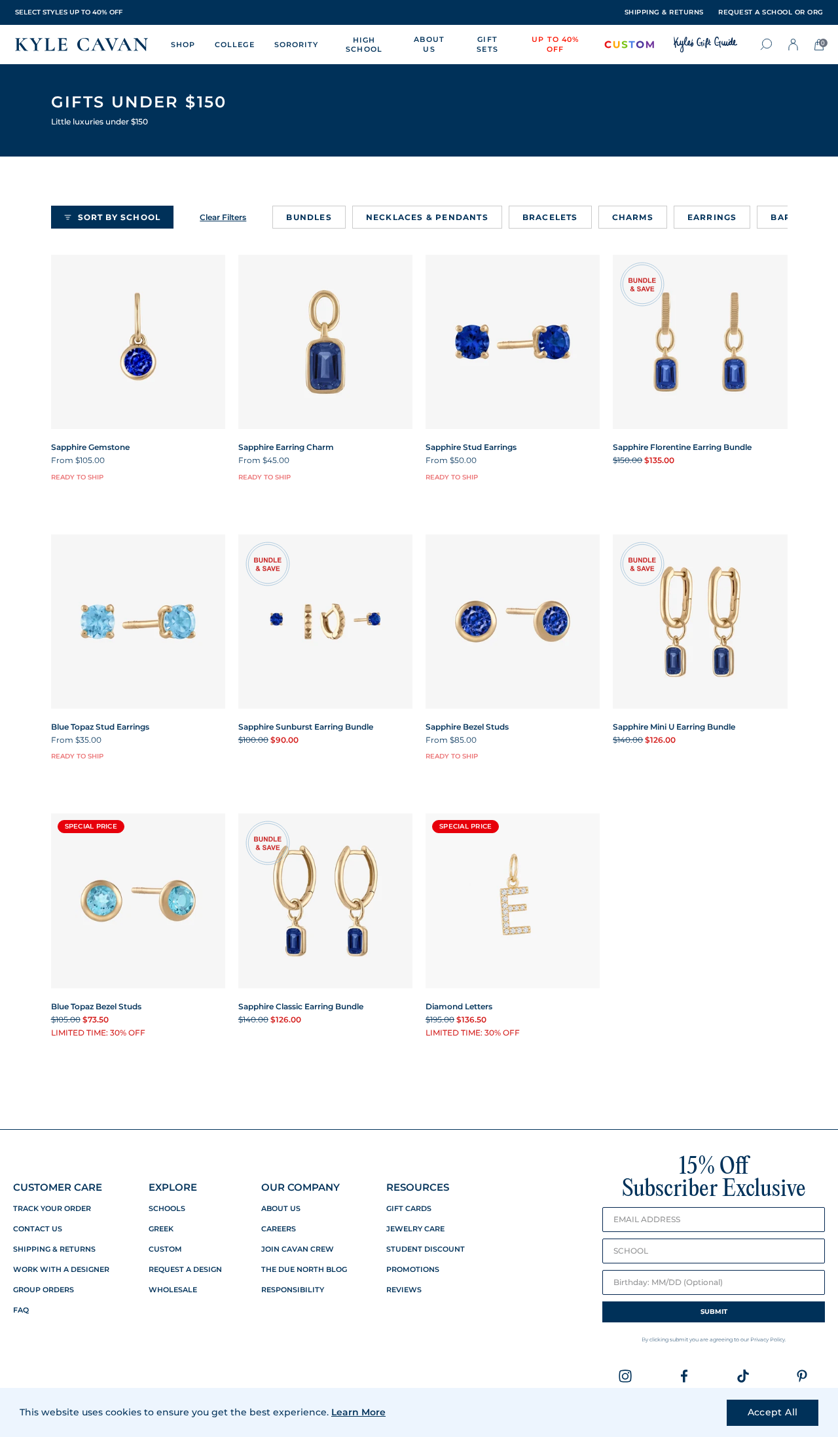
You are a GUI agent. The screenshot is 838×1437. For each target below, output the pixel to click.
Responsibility (292, 1290)
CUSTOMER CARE (57, 1187)
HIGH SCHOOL (364, 44)
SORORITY (296, 44)
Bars (784, 217)
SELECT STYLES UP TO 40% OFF (68, 12)
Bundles (308, 217)
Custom (165, 1249)
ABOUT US (429, 44)
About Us (281, 1208)
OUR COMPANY (300, 1187)
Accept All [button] (773, 1412)
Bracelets (550, 217)
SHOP (183, 44)
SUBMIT (714, 1311)
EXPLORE (173, 1187)
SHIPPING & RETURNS (664, 12)
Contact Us (37, 1229)
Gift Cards (408, 1208)
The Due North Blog (304, 1269)
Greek (161, 1229)
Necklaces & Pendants (427, 217)
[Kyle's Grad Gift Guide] (705, 44)
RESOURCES (417, 1187)
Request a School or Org (771, 12)
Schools (167, 1208)
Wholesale (173, 1290)
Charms (632, 217)
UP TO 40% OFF (555, 44)
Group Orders (43, 1290)
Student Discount (425, 1249)
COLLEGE (235, 44)
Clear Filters (223, 217)
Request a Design (185, 1269)
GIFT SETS (487, 44)
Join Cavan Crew (297, 1249)
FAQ (21, 1310)
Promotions (412, 1269)
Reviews (404, 1290)
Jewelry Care (415, 1229)
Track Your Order (52, 1208)
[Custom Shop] (629, 44)
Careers (278, 1229)
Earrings (712, 217)
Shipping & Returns (54, 1249)
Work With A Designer (61, 1269)
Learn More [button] (358, 1412)
